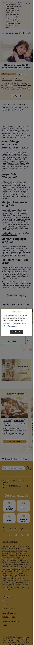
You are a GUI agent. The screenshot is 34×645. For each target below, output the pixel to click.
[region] (16, 322)
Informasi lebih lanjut (12, 326)
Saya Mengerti (16, 331)
